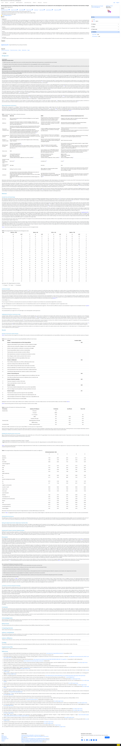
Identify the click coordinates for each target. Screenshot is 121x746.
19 (55, 109)
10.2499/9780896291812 (70, 677)
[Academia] (89, 740)
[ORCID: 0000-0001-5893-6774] (60, 9)
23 (33, 157)
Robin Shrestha (14, 9)
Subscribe (107, 737)
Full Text (4, 53)
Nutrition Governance (5, 50)
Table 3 (3, 335)
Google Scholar (84, 662)
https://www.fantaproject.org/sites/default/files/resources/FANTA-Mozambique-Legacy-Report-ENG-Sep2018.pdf (65, 675)
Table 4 (3, 403)
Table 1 (70, 110)
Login (114, 2)
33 (28, 290)
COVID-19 (34, 2)
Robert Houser (29, 9)
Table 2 (3, 227)
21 (73, 157)
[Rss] (96, 740)
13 (29, 97)
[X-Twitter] (84, 740)
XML (94, 19)
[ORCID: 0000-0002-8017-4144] (9, 9)
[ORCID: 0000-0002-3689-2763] (44, 9)
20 (56, 109)
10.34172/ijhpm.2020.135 (6, 15)
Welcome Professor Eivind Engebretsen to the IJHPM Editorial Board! (33, 738)
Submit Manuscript (27, 2)
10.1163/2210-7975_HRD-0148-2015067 (15, 691)
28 (79, 185)
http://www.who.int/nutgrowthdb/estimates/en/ (54, 653)
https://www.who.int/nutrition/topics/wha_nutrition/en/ (34, 660)
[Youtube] (94, 740)
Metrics (19, 50)
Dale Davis (36, 9)
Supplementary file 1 (5, 44)
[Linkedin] (87, 740)
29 (42, 189)
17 (49, 203)
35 (36, 316)
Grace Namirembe (4, 9)
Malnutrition (24, 50)
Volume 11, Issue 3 (109, 5)
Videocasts (40, 2)
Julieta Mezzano (49, 9)
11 (28, 93)
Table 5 (3, 445)
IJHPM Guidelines (19, 2)
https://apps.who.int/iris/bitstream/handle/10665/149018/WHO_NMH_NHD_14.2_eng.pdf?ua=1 (50, 659)
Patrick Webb (21, 9)
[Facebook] (82, 740)
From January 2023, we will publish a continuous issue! (31, 735)
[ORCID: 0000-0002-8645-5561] (32, 9)
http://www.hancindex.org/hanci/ (32, 699)
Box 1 (59, 560)
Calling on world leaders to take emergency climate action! (31, 742)
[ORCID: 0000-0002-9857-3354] (24, 9)
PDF (95, 21)
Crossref (79, 662)
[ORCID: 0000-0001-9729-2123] (17, 9)
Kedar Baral (41, 9)
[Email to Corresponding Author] (8, 9)
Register (117, 2)
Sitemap (3, 740)
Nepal (28, 50)
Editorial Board (4, 737)
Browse (6, 2)
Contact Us (45, 2)
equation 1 (54, 298)
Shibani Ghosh (57, 9)
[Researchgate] (91, 740)
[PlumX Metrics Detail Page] (109, 11)
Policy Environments (14, 50)
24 (59, 157)
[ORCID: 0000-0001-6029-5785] (52, 9)
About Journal (4, 736)
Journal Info (12, 2)
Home (2, 2)
